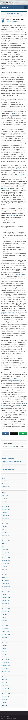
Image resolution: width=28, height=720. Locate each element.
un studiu (15, 113)
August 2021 (5, 566)
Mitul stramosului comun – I (14, 13)
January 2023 (5, 535)
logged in (11, 446)
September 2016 (6, 671)
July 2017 (4, 645)
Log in (3, 478)
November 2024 (6, 504)
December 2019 (6, 597)
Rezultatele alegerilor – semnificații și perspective (13, 466)
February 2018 (5, 628)
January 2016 (5, 691)
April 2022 (4, 546)
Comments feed (6, 483)
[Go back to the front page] (14, 2)
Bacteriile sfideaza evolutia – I (13, 16)
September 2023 (6, 521)
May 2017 (4, 651)
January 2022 (5, 555)
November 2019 (6, 600)
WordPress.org (5, 486)
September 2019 (6, 606)
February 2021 (5, 580)
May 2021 (4, 572)
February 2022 (5, 552)
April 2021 (4, 574)
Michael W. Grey (12, 215)
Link (20, 405)
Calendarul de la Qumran (8, 458)
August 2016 (5, 674)
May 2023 (4, 529)
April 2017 (4, 654)
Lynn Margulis (16, 169)
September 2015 (6, 696)
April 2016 (4, 682)
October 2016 (5, 668)
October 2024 (5, 506)
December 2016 (6, 662)
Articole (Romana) (15, 21)
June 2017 (4, 648)
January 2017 (5, 659)
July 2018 (4, 614)
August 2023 (5, 523)
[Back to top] (25, 717)
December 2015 (6, 693)
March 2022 (5, 549)
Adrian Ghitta (4, 7)
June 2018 (4, 617)
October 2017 (5, 637)
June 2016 (4, 676)
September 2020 (6, 591)
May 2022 (4, 543)
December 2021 (6, 557)
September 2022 (6, 540)
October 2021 (5, 563)
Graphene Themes (12, 718)
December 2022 (6, 538)
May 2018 (4, 620)
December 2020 (6, 586)
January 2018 (5, 631)
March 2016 (5, 685)
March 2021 (5, 577)
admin (8, 21)
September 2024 (6, 509)
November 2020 (6, 589)
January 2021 (5, 583)
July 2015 (4, 702)
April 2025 (4, 501)
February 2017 (5, 657)
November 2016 (6, 665)
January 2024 (5, 515)
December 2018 (6, 608)
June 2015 (4, 705)
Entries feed (5, 481)
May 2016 (4, 679)
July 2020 (4, 594)
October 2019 (5, 603)
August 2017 (5, 642)
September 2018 (6, 611)
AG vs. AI (4, 455)
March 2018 (5, 625)
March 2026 (5, 495)
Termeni (25, 714)
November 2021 (6, 560)
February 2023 (5, 532)
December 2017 (6, 634)
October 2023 (5, 518)
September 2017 (6, 640)
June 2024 (4, 512)
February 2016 (5, 688)
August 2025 (5, 498)
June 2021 (4, 569)
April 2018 (4, 623)
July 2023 (4, 526)
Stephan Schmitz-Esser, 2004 (15, 380)
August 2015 (5, 699)
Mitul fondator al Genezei (8, 469)
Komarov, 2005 (11, 312)
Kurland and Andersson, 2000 (16, 398)
